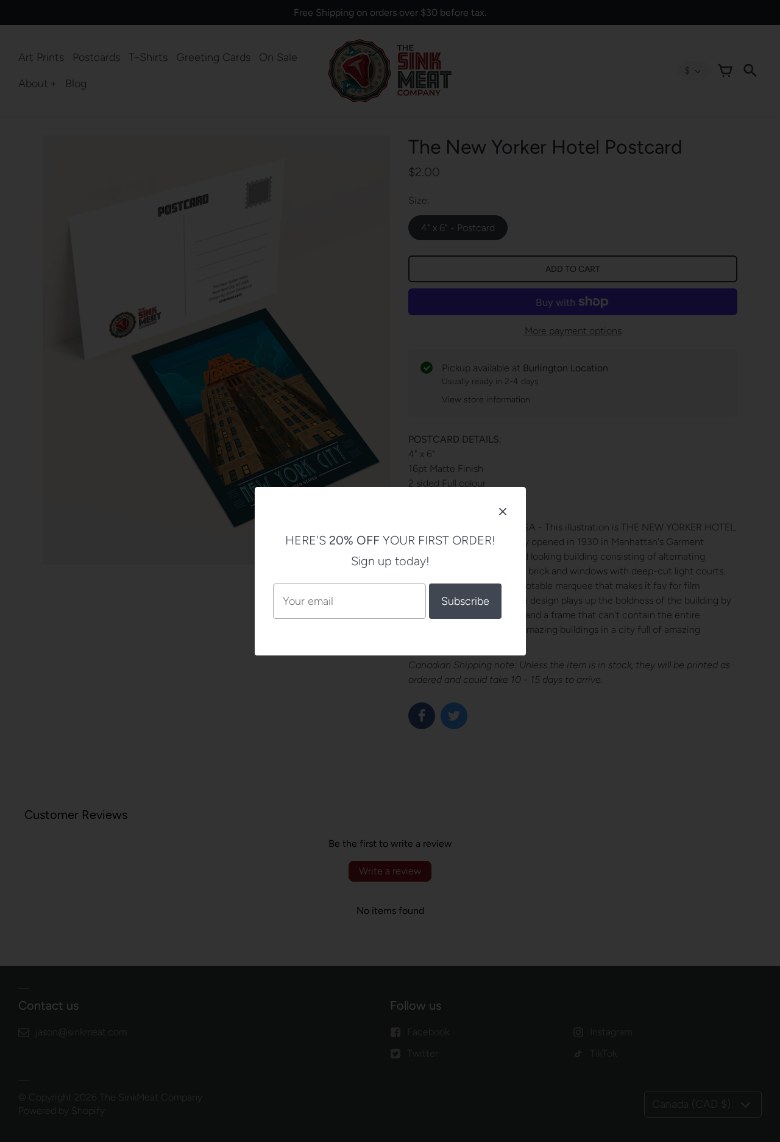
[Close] (503, 511)
